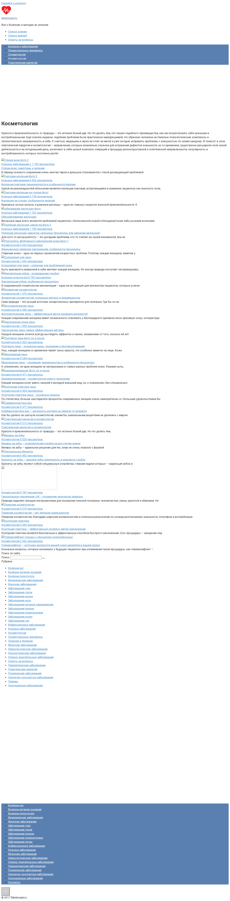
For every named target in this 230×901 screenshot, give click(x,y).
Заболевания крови (20, 596)
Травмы (13, 681)
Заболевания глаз (19, 588)
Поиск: (5, 557)
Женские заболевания (22, 584)
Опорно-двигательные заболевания (31, 657)
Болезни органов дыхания (24, 572)
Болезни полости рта (21, 576)
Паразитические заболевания (26, 665)
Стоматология (17, 54)
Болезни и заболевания (23, 46)
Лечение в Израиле (20, 641)
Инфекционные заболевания (26, 624)
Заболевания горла (20, 592)
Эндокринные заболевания (25, 685)
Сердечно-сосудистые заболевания (30, 677)
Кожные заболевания (22, 628)
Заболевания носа (19, 600)
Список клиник (17, 31)
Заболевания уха (18, 620)
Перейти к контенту (13, 3)
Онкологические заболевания (27, 653)
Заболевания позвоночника (25, 612)
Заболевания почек (20, 616)
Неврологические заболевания (27, 649)
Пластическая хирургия (22, 62)
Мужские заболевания (22, 645)
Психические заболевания (24, 673)
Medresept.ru (9, 18)
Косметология (17, 633)
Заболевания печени (21, 608)
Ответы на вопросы (20, 39)
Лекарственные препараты (25, 50)
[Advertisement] (115, 91)
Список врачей (17, 35)
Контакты (14, 882)
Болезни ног (16, 568)
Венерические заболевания (25, 580)
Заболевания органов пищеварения (30, 604)
